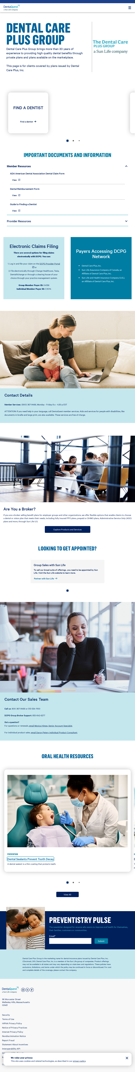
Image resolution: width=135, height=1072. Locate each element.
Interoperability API (11, 1048)
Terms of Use (8, 1019)
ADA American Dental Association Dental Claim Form (37, 173)
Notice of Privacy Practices (14, 1027)
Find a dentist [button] (26, 121)
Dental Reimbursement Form (24, 188)
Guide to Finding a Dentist (23, 204)
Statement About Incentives (15, 1044)
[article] (28, 112)
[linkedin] (27, 990)
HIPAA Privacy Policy (12, 1023)
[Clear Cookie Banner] (127, 1058)
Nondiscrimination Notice (14, 1035)
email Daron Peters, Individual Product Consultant (54, 732)
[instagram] (23, 990)
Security (6, 1014)
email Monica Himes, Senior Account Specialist (50, 725)
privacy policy (79, 1060)
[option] (67, 141)
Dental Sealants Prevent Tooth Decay (30, 859)
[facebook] (32, 990)
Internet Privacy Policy (12, 1031)
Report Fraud (8, 1040)
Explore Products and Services (68, 529)
